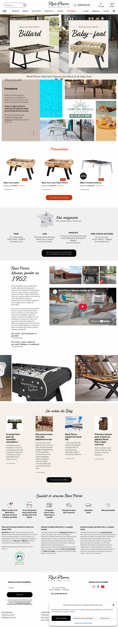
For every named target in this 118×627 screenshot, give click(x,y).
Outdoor (60, 11)
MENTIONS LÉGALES (9, 617)
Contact (106, 11)
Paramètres (105, 618)
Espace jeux (49, 11)
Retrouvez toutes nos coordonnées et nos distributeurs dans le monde (59, 253)
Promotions (71, 11)
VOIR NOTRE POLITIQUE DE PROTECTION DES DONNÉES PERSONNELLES (19, 603)
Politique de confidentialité (83, 623)
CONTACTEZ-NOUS (8, 615)
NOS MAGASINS (7, 612)
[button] (113, 605)
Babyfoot (15, 11)
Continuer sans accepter (83, 618)
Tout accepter (61, 618)
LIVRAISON (44, 615)
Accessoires (36, 11)
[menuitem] (15, 11)
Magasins (95, 11)
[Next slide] (35, 133)
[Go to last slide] (32, 133)
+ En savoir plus (8, 189)
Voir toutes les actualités (59, 480)
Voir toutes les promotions (59, 197)
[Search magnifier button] (24, 5)
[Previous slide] (4, 381)
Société (86, 11)
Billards (25, 11)
